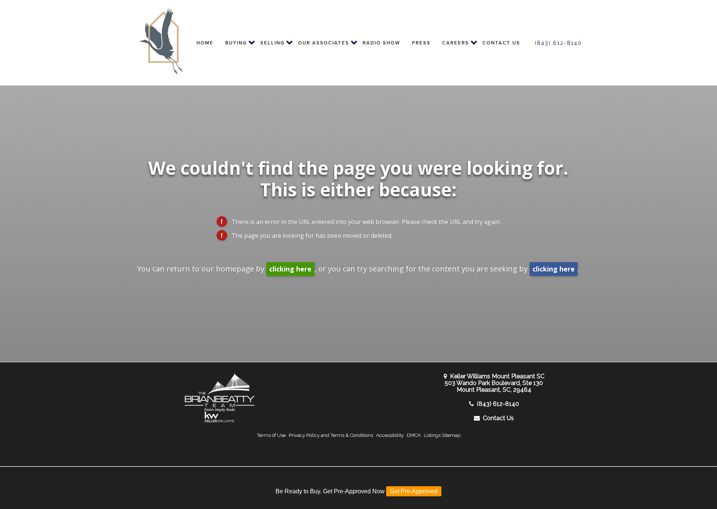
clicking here (290, 268)
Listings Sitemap (442, 435)
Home (205, 42)
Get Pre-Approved (414, 491)
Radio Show (381, 42)
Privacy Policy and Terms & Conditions (331, 435)
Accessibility (390, 435)
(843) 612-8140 (558, 43)
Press (421, 42)
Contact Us (501, 42)
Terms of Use (271, 435)
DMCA (414, 435)
